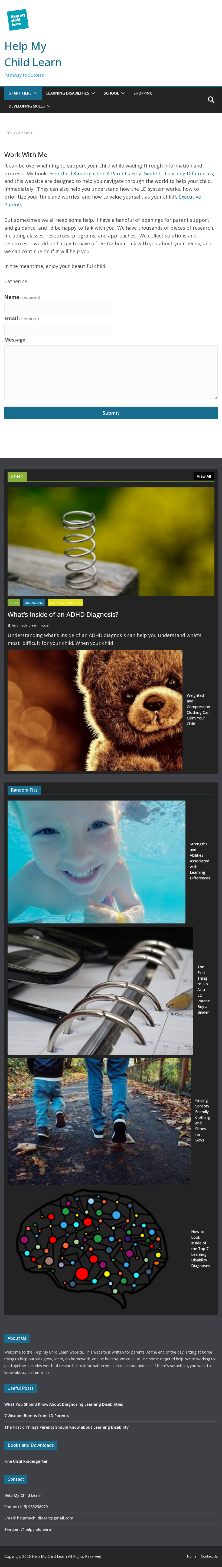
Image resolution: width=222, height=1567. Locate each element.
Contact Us (209, 1556)
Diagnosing (34, 603)
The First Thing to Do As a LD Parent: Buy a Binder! (203, 989)
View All (204, 476)
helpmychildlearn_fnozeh (31, 625)
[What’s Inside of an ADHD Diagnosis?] (111, 541)
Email (21, 318)
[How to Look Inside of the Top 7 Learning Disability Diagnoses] (97, 1250)
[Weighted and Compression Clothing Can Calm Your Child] (95, 710)
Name (22, 297)
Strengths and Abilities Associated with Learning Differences (200, 860)
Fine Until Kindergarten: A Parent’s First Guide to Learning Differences (131, 173)
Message (14, 339)
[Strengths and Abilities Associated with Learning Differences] (96, 862)
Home (192, 1556)
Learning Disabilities (67, 93)
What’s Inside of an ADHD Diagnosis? (63, 614)
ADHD (14, 603)
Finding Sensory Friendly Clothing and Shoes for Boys (202, 1120)
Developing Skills (27, 106)
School (111, 93)
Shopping (142, 93)
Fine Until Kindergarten (26, 1461)
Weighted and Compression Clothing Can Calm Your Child (198, 709)
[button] (35, 93)
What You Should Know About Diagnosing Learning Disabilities (63, 1404)
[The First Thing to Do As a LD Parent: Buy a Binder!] (100, 991)
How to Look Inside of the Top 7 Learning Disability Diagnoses (200, 1248)
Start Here (20, 93)
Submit (111, 413)
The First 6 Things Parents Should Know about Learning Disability (66, 1427)
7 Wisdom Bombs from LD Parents (36, 1415)
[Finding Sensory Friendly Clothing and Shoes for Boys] (99, 1121)
